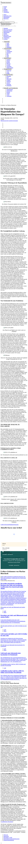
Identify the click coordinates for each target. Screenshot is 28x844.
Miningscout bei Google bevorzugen (9, 120)
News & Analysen (8, 29)
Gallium (8, 80)
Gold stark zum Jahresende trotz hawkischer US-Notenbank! (11, 653)
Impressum (6, 836)
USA (4, 524)
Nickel (8, 61)
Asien (8, 94)
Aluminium (6, 12)
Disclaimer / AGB (8, 837)
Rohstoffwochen (7, 16)
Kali (8, 77)
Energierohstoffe (7, 69)
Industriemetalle (7, 48)
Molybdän (9, 78)
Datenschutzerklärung (9, 840)
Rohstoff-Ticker (7, 36)
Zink (8, 55)
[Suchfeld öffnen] (4, 20)
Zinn (8, 56)
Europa (8, 92)
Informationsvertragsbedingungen (11, 838)
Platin (8, 45)
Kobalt (8, 62)
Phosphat (9, 76)
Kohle (8, 73)
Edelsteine (9, 85)
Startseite (6, 28)
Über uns (6, 834)
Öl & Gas (9, 70)
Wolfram (9, 81)
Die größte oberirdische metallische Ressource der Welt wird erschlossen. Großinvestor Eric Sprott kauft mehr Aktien (12, 586)
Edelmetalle (6, 41)
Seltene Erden (10, 67)
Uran (8, 72)
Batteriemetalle (7, 58)
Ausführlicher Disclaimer (7, 821)
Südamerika (9, 90)
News (5, 14)
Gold (5, 8)
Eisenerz (6, 10)
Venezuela (16, 524)
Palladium (9, 47)
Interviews (6, 18)
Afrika (8, 93)
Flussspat (9, 84)
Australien (9, 96)
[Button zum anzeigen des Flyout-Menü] (1, 1)
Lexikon (6, 39)
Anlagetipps (6, 37)
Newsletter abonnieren (6, 2)
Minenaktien (6, 17)
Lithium (5, 9)
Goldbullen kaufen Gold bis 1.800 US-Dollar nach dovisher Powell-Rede (12, 671)
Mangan (8, 63)
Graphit (8, 65)
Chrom (8, 83)
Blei (8, 54)
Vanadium (9, 66)
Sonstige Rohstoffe (8, 74)
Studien (5, 33)
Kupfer (5, 6)
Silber (8, 44)
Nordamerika (10, 89)
